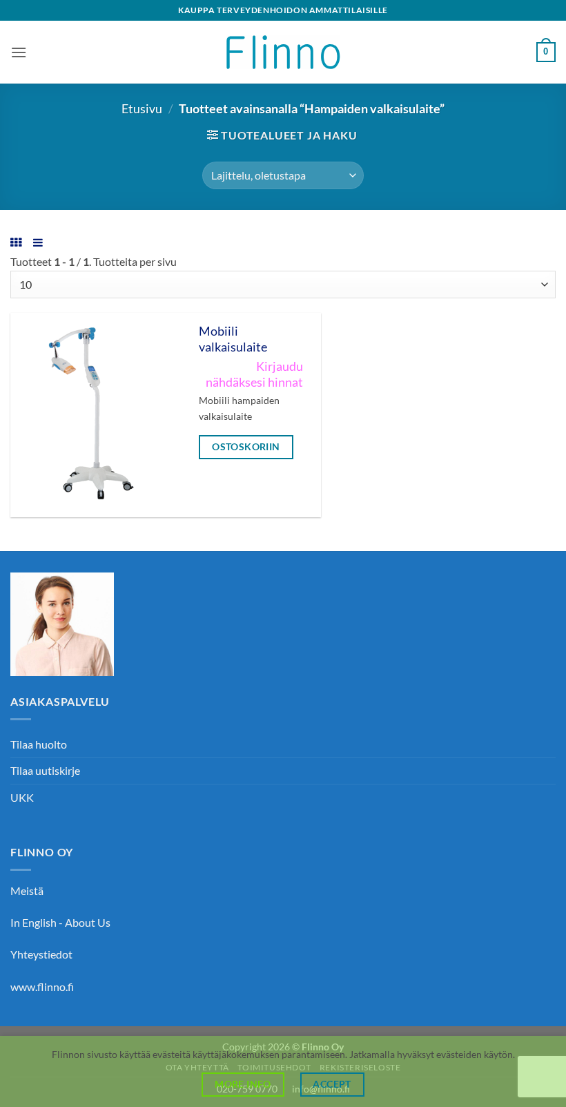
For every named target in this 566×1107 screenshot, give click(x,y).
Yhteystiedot (41, 954)
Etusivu (141, 108)
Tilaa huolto (38, 744)
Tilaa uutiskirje (45, 770)
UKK (22, 797)
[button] (18, 52)
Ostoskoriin (246, 446)
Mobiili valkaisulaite (233, 339)
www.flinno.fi (42, 986)
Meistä (26, 890)
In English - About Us (60, 922)
